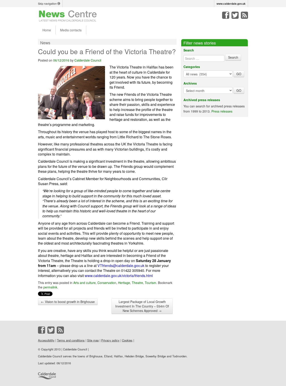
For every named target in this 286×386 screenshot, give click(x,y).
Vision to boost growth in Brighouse (68, 301)
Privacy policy (110, 340)
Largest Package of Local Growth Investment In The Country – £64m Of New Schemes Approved (142, 306)
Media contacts (71, 30)
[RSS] (244, 15)
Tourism (150, 282)
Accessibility (46, 340)
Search (188, 50)
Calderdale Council (87, 60)
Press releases (221, 111)
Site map (93, 340)
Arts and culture (84, 282)
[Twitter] (235, 15)
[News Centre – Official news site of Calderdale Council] (68, 15)
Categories (191, 66)
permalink (50, 287)
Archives (190, 83)
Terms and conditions (71, 340)
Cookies (127, 340)
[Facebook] (225, 15)
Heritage (124, 282)
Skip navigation (47, 3)
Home (46, 30)
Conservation (106, 282)
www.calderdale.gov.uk (231, 4)
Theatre (137, 282)
